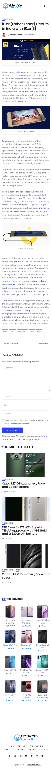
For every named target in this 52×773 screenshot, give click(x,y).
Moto (14, 215)
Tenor (39, 332)
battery (26, 310)
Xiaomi (18, 570)
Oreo (32, 332)
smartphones (42, 207)
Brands (21, 750)
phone (25, 91)
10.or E (12, 332)
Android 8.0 (22, 332)
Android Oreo (40, 281)
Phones (32, 750)
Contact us (36, 746)
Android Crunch (34, 764)
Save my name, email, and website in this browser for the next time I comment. (26, 422)
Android (17, 261)
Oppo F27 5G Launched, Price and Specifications (23, 485)
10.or (5, 332)
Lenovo (13, 211)
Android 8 (10, 284)
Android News (7, 19)
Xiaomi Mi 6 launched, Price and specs (26, 575)
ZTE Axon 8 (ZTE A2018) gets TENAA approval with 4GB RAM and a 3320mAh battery (24, 530)
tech (17, 72)
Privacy (22, 746)
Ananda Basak (16, 35)
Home (12, 746)
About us (9, 750)
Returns (43, 750)
